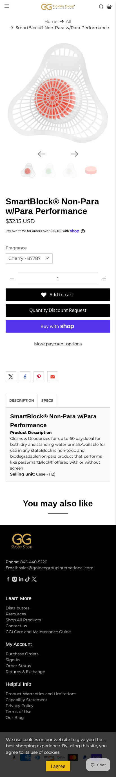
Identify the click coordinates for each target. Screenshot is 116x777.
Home (50, 21)
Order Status (18, 665)
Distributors (18, 608)
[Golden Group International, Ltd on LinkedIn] (21, 580)
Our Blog (15, 717)
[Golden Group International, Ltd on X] (34, 580)
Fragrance (16, 248)
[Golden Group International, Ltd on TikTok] (27, 580)
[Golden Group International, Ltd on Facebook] (8, 580)
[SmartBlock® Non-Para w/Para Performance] (58, 92)
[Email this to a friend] (52, 376)
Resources (16, 614)
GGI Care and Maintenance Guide (38, 631)
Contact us (16, 625)
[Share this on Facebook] (25, 376)
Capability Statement (26, 699)
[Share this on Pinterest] (39, 376)
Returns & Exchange (25, 671)
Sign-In (13, 659)
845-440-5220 (33, 561)
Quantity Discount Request (57, 310)
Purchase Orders (22, 653)
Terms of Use (18, 711)
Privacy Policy (20, 705)
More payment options (58, 343)
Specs (47, 400)
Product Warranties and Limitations (41, 693)
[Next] (74, 154)
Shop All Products (23, 619)
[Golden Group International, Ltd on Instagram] (14, 580)
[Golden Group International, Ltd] (58, 7)
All (68, 21)
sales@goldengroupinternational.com (56, 567)
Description (21, 400)
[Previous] (41, 154)
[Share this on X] (11, 376)
